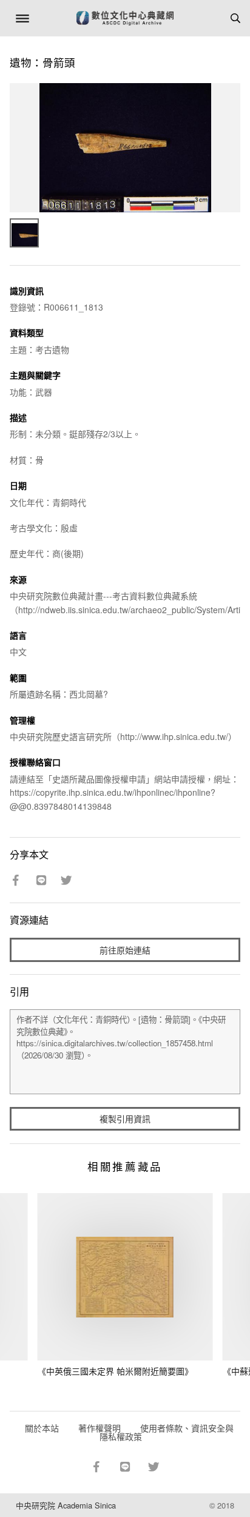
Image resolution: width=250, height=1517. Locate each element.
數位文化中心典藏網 (125, 18)
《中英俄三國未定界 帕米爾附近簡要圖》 (115, 1371)
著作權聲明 (99, 1428)
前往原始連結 (125, 950)
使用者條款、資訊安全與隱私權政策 (167, 1432)
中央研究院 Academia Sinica (66, 1505)
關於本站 (42, 1428)
